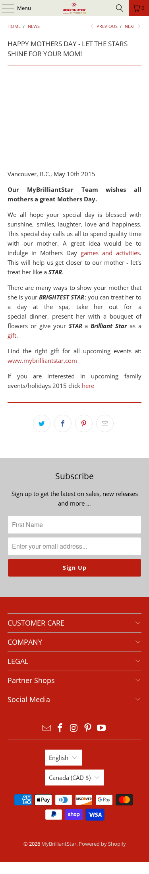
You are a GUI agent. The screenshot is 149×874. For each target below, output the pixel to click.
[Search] (119, 8)
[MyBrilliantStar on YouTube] (102, 728)
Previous (106, 26)
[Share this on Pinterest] (84, 423)
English (58, 758)
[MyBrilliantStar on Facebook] (60, 728)
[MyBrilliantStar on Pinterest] (88, 728)
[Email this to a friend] (105, 423)
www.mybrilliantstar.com (42, 360)
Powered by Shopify (102, 843)
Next (130, 26)
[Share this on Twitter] (41, 423)
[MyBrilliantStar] (74, 8)
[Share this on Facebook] (63, 423)
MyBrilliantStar (58, 843)
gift (12, 335)
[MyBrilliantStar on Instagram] (74, 728)
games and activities (110, 253)
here (89, 386)
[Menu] (4, 8)
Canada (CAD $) (70, 777)
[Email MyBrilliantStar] (46, 728)
